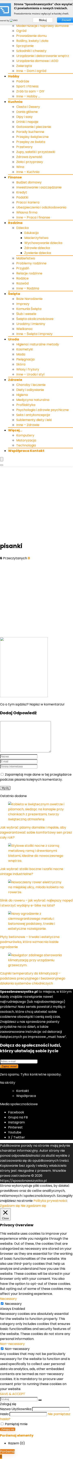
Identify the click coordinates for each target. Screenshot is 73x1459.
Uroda (13, 339)
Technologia (26, 445)
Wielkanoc (24, 329)
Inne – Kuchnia (27, 172)
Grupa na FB (18, 1117)
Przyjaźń (22, 268)
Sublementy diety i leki (34, 420)
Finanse (15, 177)
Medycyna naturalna (32, 400)
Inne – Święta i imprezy (34, 334)
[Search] (1, 465)
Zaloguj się (7, 1429)
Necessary (13, 1303)
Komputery (25, 435)
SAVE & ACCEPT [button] (12, 1394)
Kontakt (22, 1091)
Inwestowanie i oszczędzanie (39, 187)
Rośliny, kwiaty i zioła (32, 40)
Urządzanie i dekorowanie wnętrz (42, 56)
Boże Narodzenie (29, 298)
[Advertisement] (36, 504)
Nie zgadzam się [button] (33, 1205)
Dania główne (27, 111)
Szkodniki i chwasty (31, 51)
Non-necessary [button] (12, 1344)
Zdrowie (15, 379)
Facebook (16, 1112)
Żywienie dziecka (37, 253)
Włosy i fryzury (27, 369)
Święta (14, 293)
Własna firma (26, 212)
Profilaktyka (25, 405)
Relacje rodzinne (29, 273)
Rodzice (22, 278)
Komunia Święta (28, 309)
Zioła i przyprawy (29, 162)
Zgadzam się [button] (10, 1205)
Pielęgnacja (25, 359)
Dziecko (22, 228)
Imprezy (22, 304)
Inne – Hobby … (28, 96)
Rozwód (22, 283)
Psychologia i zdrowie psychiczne (42, 410)
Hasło (4, 1414)
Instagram (16, 1122)
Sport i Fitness (27, 86)
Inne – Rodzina (27, 288)
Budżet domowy (29, 182)
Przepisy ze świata (30, 142)
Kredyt (21, 192)
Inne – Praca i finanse (33, 217)
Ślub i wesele (26, 314)
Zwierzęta (24, 66)
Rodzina (15, 223)
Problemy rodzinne (31, 263)
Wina (20, 167)
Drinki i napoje (27, 121)
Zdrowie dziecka (37, 248)
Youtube (14, 1132)
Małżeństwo (25, 258)
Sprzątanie (25, 46)
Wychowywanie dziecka (43, 243)
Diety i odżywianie (30, 390)
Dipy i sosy (24, 116)
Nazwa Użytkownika (15, 1409)
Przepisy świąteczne (32, 137)
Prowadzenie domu (31, 35)
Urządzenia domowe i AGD (37, 61)
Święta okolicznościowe (35, 319)
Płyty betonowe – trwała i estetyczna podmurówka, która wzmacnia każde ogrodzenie (29, 942)
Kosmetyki (24, 349)
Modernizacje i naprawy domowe (42, 25)
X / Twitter (16, 1137)
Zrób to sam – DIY (30, 91)
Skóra (20, 364)
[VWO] (14, 20)
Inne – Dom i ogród (31, 71)
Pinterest (15, 1127)
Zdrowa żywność (29, 157)
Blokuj (43, 20)
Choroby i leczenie (31, 384)
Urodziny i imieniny (30, 324)
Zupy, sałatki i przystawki (35, 152)
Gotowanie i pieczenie (33, 126)
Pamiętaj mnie (16, 1424)
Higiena (22, 395)
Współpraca (26, 1096)
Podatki (22, 197)
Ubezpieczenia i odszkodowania (41, 207)
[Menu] (1, 459)
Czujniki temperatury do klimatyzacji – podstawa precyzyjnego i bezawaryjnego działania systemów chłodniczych (32, 978)
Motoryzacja (26, 440)
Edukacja (31, 233)
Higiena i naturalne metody (37, 344)
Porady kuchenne (30, 132)
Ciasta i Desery (28, 106)
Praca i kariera (27, 202)
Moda (20, 354)
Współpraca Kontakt (26, 450)
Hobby (13, 76)
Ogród (21, 30)
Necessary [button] (8, 1298)
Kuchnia (15, 101)
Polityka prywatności (50, 1200)
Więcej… (15, 430)
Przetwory (24, 147)
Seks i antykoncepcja (33, 415)
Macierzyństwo (36, 238)
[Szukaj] (40, 1400)
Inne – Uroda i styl (30, 374)
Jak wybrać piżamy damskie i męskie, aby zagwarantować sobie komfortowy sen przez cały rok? (36, 832)
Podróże (22, 81)
